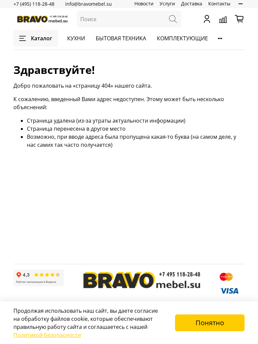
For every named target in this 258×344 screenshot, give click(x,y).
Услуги (167, 3)
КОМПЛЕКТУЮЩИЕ (182, 38)
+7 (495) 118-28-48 (33, 4)
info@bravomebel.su (88, 4)
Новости (144, 3)
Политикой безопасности (47, 335)
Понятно (210, 322)
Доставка (191, 3)
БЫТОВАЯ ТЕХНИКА (121, 38)
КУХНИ (76, 38)
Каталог (41, 38)
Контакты (219, 3)
